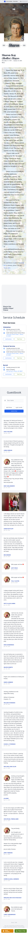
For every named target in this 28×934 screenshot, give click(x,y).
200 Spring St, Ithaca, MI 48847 (14, 371)
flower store (7, 268)
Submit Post (14, 411)
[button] (14, 502)
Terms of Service (18, 927)
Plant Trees (19, 339)
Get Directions (8, 339)
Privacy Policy (10, 927)
